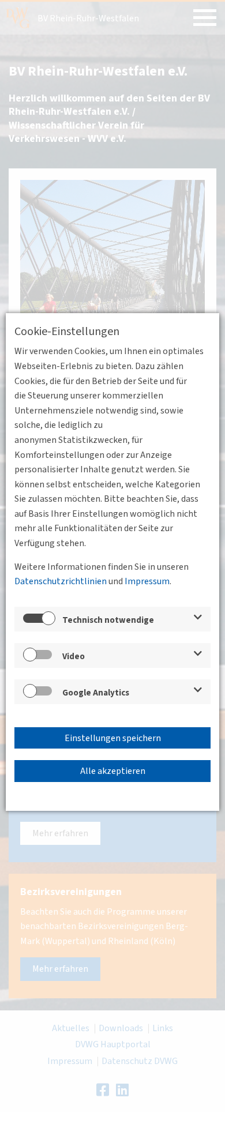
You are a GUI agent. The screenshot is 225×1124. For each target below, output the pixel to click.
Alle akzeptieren (112, 771)
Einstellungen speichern (113, 738)
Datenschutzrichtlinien (60, 581)
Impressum (147, 581)
